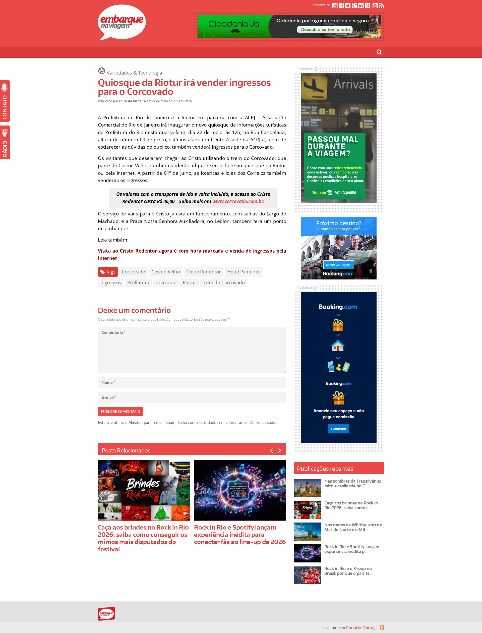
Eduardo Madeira (132, 101)
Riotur (189, 282)
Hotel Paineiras (244, 271)
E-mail (109, 397)
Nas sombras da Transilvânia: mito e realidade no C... (352, 483)
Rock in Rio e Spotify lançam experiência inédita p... (351, 549)
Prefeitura (138, 282)
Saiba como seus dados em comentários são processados (227, 422)
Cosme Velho (165, 271)
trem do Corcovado (223, 282)
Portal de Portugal (362, 627)
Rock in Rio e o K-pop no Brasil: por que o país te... (348, 571)
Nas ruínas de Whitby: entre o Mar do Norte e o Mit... (353, 527)
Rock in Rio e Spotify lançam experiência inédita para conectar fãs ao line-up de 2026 (240, 534)
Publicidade (305, 69)
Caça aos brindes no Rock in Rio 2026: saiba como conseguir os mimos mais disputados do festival (143, 538)
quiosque (166, 282)
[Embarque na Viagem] (122, 37)
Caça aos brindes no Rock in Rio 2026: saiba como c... (351, 505)
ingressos (110, 282)
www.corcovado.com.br (237, 201)
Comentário (114, 332)
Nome (108, 382)
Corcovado (133, 271)
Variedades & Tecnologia (134, 72)
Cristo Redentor (203, 271)
